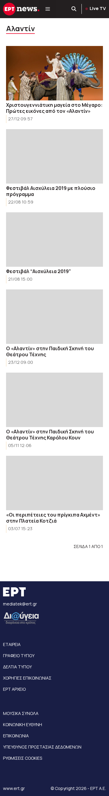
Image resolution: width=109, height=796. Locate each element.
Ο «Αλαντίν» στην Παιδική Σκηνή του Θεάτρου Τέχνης (50, 351)
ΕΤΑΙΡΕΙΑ (12, 644)
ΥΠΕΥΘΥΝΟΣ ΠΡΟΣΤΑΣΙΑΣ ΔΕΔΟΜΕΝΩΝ (42, 747)
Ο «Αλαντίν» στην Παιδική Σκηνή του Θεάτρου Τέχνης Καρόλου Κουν (50, 434)
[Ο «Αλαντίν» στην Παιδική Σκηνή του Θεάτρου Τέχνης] (54, 316)
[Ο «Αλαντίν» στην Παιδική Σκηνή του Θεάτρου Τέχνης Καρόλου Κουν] (54, 400)
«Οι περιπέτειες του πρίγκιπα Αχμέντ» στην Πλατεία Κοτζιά (53, 517)
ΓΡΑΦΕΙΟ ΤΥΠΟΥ (19, 655)
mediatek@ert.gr (20, 604)
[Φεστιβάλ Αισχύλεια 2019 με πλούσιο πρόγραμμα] (54, 156)
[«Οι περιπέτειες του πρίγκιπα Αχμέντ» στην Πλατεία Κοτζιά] (54, 483)
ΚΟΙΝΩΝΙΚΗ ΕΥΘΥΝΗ (22, 724)
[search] (74, 9)
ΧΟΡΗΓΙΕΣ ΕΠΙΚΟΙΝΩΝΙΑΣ (27, 678)
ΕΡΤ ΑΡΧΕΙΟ (14, 689)
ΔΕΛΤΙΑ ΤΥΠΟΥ (17, 667)
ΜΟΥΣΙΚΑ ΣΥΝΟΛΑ (20, 713)
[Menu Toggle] (47, 9)
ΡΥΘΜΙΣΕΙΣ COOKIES (22, 758)
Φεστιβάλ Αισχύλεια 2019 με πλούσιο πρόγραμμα (50, 191)
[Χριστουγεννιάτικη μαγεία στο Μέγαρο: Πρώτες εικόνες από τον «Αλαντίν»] (54, 73)
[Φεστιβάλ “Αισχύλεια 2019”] (54, 239)
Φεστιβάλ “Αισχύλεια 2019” (38, 271)
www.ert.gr (14, 788)
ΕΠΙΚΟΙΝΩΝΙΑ (16, 736)
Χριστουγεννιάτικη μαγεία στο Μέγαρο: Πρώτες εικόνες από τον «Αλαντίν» (54, 108)
